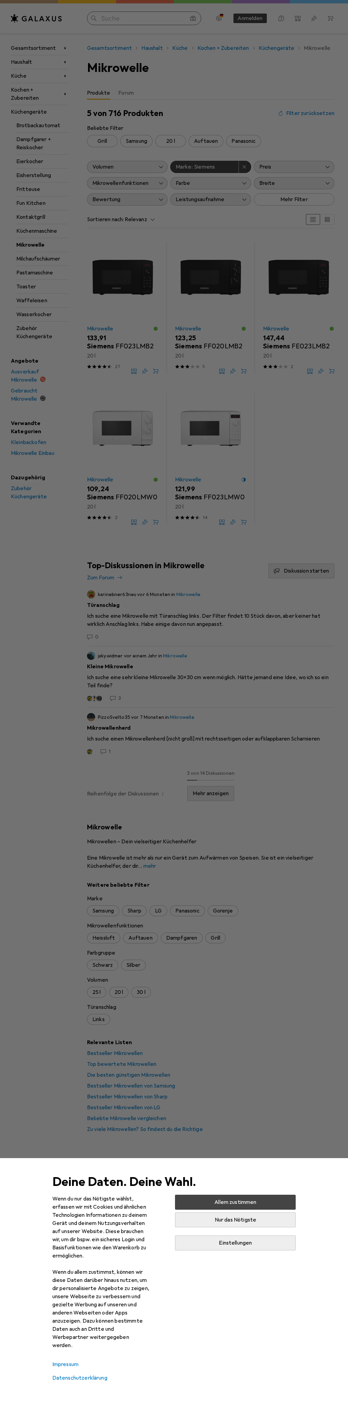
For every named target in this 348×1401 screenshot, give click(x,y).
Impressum (65, 1364)
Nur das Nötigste (236, 1219)
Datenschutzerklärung (79, 1378)
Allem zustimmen (235, 1202)
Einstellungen (235, 1243)
